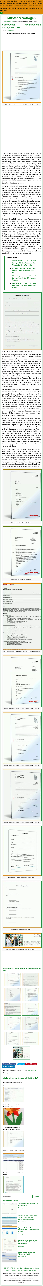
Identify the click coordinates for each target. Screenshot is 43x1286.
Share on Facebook (9, 1064)
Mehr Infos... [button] (4, 10)
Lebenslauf (21, 1246)
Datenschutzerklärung (27, 1268)
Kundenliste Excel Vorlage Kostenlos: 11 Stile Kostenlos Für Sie (24, 285)
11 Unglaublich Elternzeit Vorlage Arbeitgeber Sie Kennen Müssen (24, 278)
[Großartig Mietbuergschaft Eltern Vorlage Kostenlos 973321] (12, 1001)
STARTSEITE (8, 1268)
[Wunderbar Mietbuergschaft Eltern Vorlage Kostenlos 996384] (12, 1030)
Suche (37, 1196)
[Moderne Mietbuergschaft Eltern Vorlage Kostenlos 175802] (30, 1001)
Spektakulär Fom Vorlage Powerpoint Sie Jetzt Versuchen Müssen (28, 1229)
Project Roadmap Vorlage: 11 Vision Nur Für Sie (27, 1253)
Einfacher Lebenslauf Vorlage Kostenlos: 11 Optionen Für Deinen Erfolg (27, 1241)
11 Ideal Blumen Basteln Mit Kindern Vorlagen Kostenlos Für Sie (24, 270)
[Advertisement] (21, 42)
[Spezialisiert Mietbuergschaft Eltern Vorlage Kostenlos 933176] (30, 1015)
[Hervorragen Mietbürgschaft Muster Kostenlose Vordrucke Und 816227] (12, 1045)
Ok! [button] (1, 13)
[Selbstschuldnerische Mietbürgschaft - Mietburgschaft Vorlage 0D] (21, 103)
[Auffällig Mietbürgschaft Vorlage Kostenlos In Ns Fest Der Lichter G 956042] (21, 1059)
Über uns (16, 1268)
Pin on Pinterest (31, 1064)
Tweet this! (20, 1064)
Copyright (14, 1270)
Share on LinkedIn (9, 1066)
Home (4, 21)
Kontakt (34, 1270)
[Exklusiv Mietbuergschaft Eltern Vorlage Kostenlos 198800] (30, 1030)
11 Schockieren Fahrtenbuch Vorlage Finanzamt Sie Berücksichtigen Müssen (27, 1217)
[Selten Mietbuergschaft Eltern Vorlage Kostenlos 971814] (30, 1045)
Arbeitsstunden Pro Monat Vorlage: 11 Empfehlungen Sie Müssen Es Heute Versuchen (24, 263)
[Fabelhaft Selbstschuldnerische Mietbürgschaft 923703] (12, 986)
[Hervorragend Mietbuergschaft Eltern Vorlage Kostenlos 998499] (30, 986)
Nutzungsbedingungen (24, 1270)
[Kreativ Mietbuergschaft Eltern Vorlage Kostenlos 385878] (12, 1015)
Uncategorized (10, 21)
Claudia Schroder (31, 1070)
